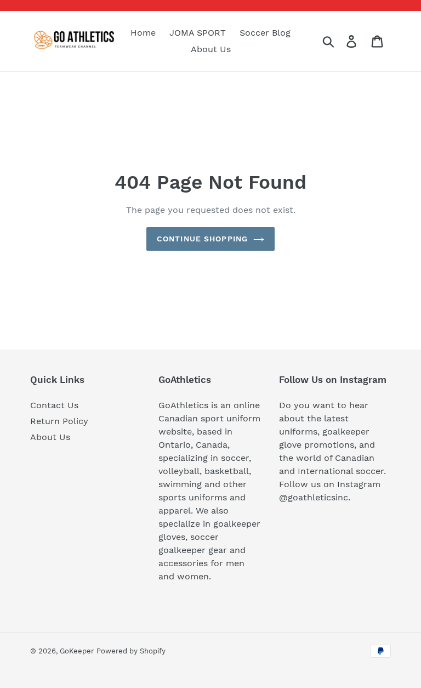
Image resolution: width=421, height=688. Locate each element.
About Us (50, 437)
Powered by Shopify (131, 651)
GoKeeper (77, 651)
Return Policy (59, 421)
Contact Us (54, 405)
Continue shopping (202, 238)
